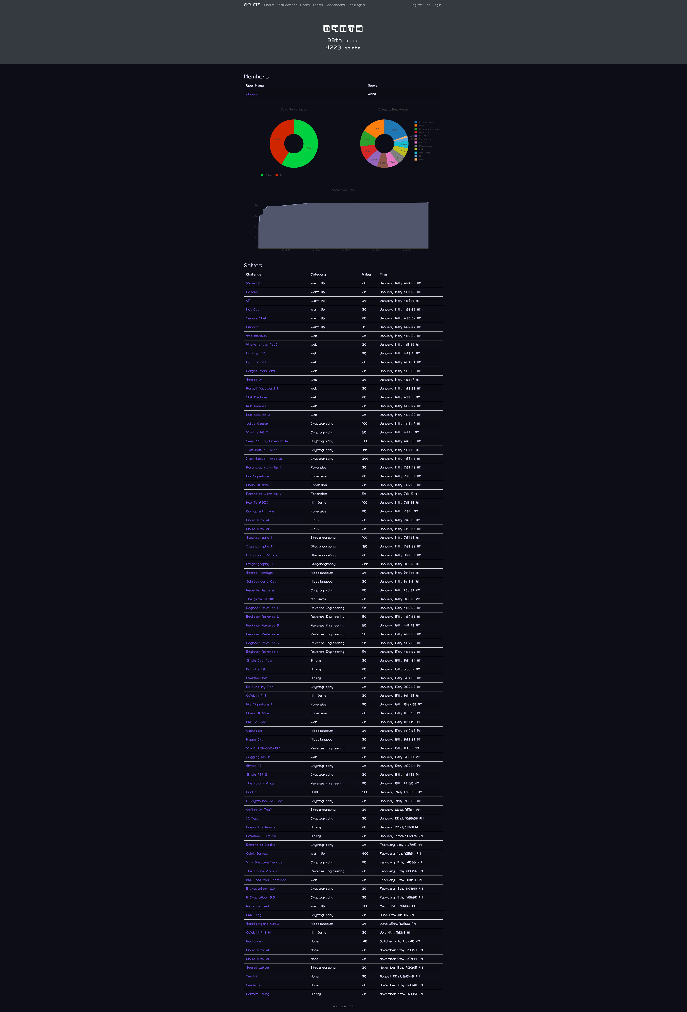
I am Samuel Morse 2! (264, 458)
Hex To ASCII (257, 502)
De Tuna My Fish (260, 687)
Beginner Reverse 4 (262, 634)
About (269, 5)
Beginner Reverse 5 (262, 643)
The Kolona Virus (260, 783)
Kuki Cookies (256, 406)
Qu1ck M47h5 (256, 695)
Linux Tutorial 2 (259, 529)
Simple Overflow (259, 660)
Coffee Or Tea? (259, 809)
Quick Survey (257, 853)
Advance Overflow (261, 836)
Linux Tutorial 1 (259, 520)
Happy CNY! (255, 739)
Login (437, 5)
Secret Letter (258, 967)
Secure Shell (256, 318)
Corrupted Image (260, 511)
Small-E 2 (253, 985)
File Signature (257, 476)
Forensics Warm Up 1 (263, 467)
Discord (252, 327)
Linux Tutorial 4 (259, 959)
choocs (252, 94)
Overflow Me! (256, 678)
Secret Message (259, 572)
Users (305, 5)
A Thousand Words (261, 555)
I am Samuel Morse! (262, 450)
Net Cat (252, 309)
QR (248, 300)
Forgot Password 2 (262, 388)
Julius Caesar (257, 423)
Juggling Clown (258, 757)
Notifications (287, 5)
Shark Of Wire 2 (259, 713)
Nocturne (253, 941)
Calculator (254, 730)
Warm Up (253, 283)
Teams (318, 5)
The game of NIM (260, 599)
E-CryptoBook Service (264, 801)
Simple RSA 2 (256, 774)
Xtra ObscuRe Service (264, 862)
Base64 (252, 292)
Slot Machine (256, 397)
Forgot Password (260, 371)
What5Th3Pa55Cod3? (263, 748)
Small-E (252, 976)
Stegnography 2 (259, 546)
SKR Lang (254, 915)
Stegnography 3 (259, 564)
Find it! (252, 792)
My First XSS (256, 362)
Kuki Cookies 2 (258, 415)
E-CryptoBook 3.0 (260, 897)
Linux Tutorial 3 (259, 950)
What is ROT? (257, 432)
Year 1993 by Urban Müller (268, 441)
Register (418, 5)
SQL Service (256, 722)
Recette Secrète (260, 590)
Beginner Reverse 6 (262, 651)
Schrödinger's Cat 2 (262, 924)
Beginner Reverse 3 (262, 625)
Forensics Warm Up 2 (264, 494)
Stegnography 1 (259, 537)
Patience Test (258, 906)
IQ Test (252, 818)
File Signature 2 (259, 704)
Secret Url (254, 379)
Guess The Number (261, 827)
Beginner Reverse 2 (262, 616)
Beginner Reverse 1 (262, 608)
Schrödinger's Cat (261, 581)
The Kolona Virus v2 (263, 871)
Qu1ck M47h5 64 (259, 932)
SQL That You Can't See (266, 880)
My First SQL (257, 353)
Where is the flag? (262, 344)
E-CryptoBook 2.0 (260, 888)
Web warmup (256, 336)
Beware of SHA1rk (260, 845)
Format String (257, 994)
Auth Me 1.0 (255, 669)
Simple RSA (255, 766)
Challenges (356, 5)
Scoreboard (335, 5)
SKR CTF (252, 5)
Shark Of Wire (257, 485)
